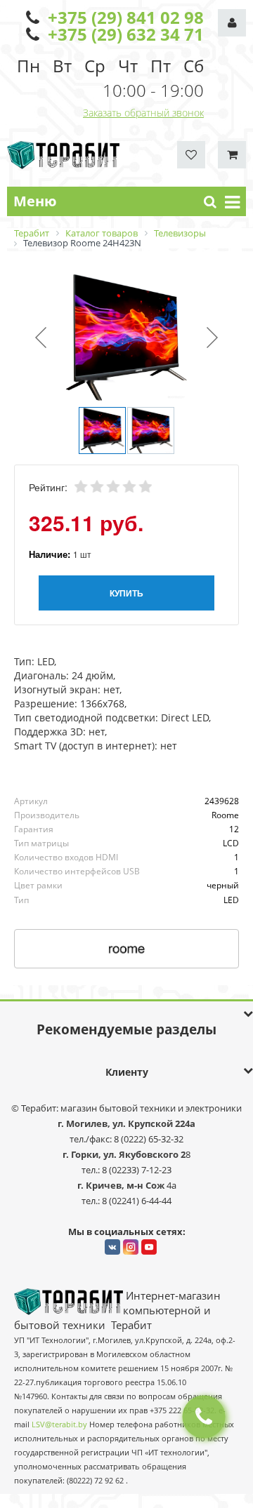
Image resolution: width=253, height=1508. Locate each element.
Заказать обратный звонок (143, 112)
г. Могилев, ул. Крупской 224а (126, 1123)
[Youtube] (149, 1247)
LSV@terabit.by (59, 1424)
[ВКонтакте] (112, 1247)
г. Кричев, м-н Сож (122, 1185)
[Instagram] (130, 1247)
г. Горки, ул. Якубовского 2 (124, 1154)
